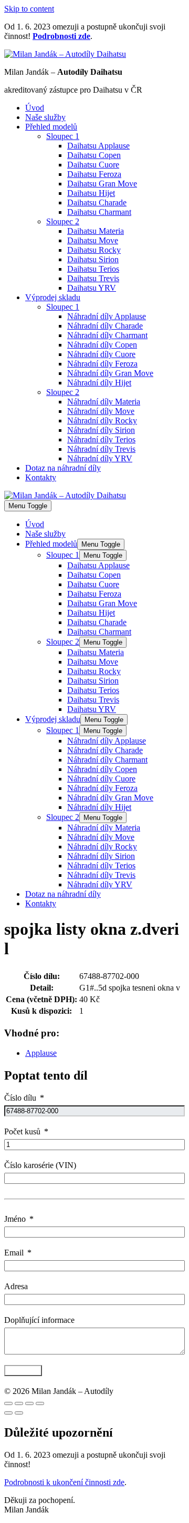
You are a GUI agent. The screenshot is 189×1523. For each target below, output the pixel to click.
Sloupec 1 (62, 136)
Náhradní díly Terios (101, 439)
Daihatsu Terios (93, 268)
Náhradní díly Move (100, 411)
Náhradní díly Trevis (101, 448)
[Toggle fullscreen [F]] (29, 1403)
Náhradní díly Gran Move (110, 373)
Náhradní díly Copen (102, 344)
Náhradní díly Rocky (102, 420)
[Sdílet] (19, 1403)
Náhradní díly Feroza (102, 363)
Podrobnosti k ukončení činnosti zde (64, 1482)
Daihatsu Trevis (93, 278)
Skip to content (29, 8)
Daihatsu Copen (94, 155)
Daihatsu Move (92, 240)
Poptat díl (23, 1370)
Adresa (16, 1286)
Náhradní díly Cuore (101, 354)
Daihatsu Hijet (91, 193)
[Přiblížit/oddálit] (40, 1403)
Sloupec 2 (62, 221)
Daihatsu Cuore (93, 164)
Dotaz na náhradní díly (63, 467)
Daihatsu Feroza (94, 174)
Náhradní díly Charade (105, 325)
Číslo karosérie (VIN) (40, 1165)
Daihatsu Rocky (94, 249)
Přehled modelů (51, 126)
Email (14, 1252)
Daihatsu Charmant (99, 211)
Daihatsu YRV (91, 287)
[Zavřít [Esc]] (8, 1403)
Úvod (34, 107)
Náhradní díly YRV (99, 458)
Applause (41, 1053)
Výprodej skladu (52, 297)
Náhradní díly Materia (103, 401)
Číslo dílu (20, 1097)
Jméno (15, 1218)
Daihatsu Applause (98, 145)
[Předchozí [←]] (8, 1413)
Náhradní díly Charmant (107, 335)
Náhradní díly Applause (106, 316)
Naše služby (45, 117)
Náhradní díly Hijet (99, 382)
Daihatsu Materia (95, 230)
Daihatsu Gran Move (102, 183)
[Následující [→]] (19, 1413)
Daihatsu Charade (97, 202)
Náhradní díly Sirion (101, 430)
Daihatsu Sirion (93, 259)
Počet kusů (22, 1131)
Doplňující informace (39, 1320)
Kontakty (40, 477)
